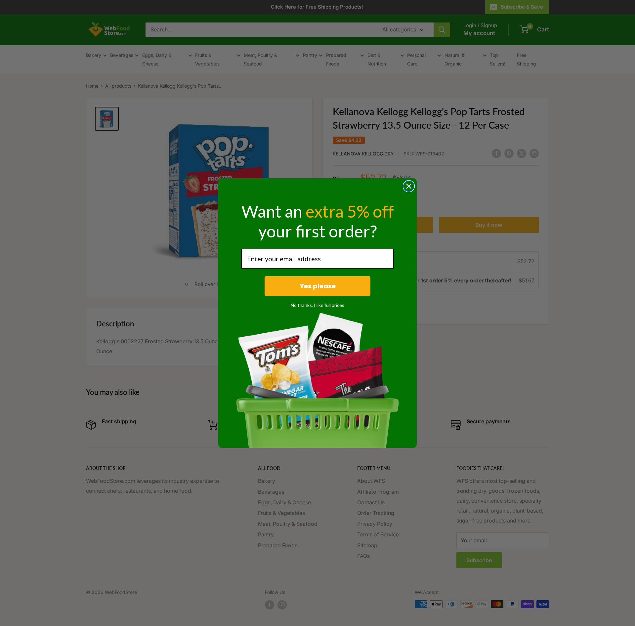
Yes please (318, 286)
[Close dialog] (408, 186)
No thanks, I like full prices (317, 305)
